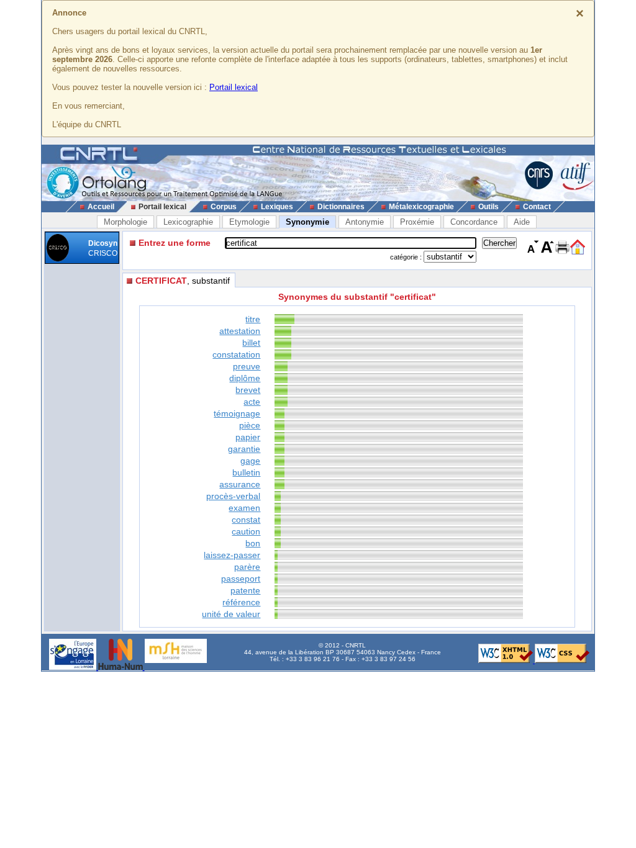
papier (247, 437)
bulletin (246, 472)
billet (251, 343)
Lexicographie (188, 222)
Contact (537, 206)
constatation (236, 354)
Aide (522, 222)
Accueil (101, 206)
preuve (246, 366)
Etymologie (249, 222)
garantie (244, 449)
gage (250, 461)
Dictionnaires (341, 206)
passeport (240, 579)
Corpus (224, 206)
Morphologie (125, 222)
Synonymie (307, 222)
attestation (239, 331)
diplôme (244, 378)
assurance (239, 484)
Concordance (473, 222)
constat (246, 520)
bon (252, 543)
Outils (488, 206)
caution (246, 531)
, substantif (182, 281)
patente (245, 590)
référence (241, 602)
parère (247, 567)
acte (251, 402)
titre (252, 319)
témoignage (237, 413)
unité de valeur (231, 614)
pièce (249, 425)
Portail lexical (233, 87)
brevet (247, 390)
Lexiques (277, 206)
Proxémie (417, 222)
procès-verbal (233, 496)
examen (244, 508)
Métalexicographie (421, 206)
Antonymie (364, 222)
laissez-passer (232, 555)
